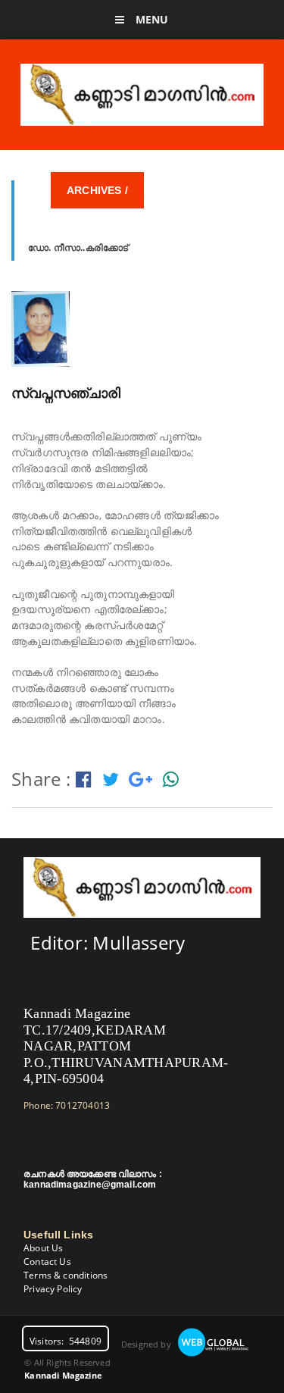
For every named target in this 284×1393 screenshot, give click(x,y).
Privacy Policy (53, 1288)
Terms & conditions (65, 1275)
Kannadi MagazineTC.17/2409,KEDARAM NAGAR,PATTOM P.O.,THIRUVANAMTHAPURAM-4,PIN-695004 (125, 1046)
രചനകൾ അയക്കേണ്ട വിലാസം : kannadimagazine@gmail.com (92, 1179)
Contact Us (47, 1261)
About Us (43, 1247)
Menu (151, 19)
